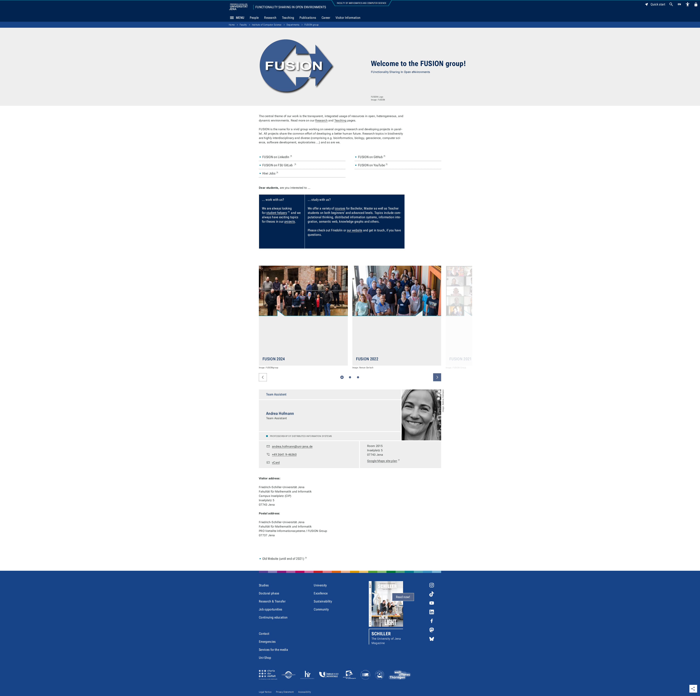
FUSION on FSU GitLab (279, 165)
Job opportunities (270, 609)
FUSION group (311, 24)
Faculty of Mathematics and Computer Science (361, 3)
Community (321, 609)
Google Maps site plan (383, 461)
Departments (293, 24)
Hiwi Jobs (270, 173)
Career (326, 18)
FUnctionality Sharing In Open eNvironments (290, 7)
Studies (264, 585)
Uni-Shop (265, 658)
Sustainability (323, 601)
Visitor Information (348, 18)
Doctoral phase (269, 593)
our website (354, 230)
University (320, 585)
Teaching (288, 18)
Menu (240, 18)
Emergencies (267, 641)
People (254, 18)
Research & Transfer (272, 601)
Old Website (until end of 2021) (284, 559)
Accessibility (304, 692)
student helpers (278, 213)
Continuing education (273, 617)
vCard (276, 462)
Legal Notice (265, 692)
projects (289, 221)
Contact (264, 633)
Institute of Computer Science (266, 24)
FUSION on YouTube (373, 165)
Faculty (243, 24)
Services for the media (273, 650)
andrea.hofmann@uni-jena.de (292, 446)
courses (340, 208)
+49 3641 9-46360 (284, 454)
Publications (308, 18)
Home (232, 24)
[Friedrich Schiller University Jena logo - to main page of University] (238, 7)
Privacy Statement (285, 692)
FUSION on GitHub (372, 157)
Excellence (321, 593)
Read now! (403, 597)
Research (270, 18)
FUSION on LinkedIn (277, 157)
